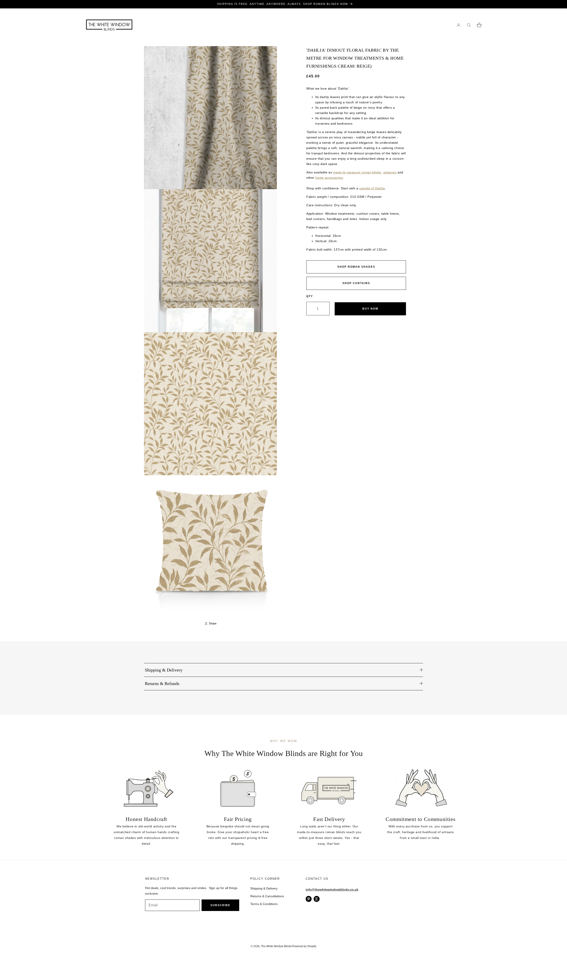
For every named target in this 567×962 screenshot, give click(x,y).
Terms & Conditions (264, 904)
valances (390, 172)
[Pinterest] (309, 899)
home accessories (329, 177)
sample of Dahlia (372, 188)
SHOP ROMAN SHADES (356, 266)
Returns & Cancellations (267, 896)
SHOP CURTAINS (356, 283)
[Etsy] (317, 899)
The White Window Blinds (276, 946)
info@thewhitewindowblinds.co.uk (332, 889)
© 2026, (256, 946)
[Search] (468, 25)
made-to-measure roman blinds (357, 172)
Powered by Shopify (304, 946)
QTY (309, 296)
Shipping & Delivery (264, 888)
